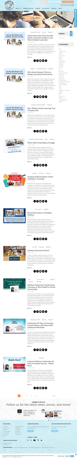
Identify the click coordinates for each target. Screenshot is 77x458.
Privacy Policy (10, 456)
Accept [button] (72, 456)
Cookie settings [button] (61, 456)
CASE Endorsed (6, 444)
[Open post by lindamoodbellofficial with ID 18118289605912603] (49, 414)
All (59, 48)
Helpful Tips (61, 74)
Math (60, 86)
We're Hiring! (44, 1)
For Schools (45, 8)
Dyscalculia (61, 65)
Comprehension (62, 61)
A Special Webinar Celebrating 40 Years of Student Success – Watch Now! (40, 364)
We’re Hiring (18, 432)
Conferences (61, 63)
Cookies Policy (19, 456)
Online (60, 87)
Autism (60, 58)
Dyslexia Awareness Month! (38, 251)
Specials (60, 97)
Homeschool (61, 76)
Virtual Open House (63, 100)
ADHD (60, 54)
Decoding (61, 64)
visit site (30, 430)
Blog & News (17, 431)
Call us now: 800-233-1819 (55, 1)
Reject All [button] (67, 456)
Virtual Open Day (62, 99)
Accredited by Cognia (7, 443)
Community (61, 60)
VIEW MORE (55, 430)
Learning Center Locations (66, 4)
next (54, 396)
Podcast (60, 89)
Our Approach (6, 428)
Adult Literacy (62, 55)
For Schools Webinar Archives (35, 447)
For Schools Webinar (63, 73)
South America (62, 96)
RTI (59, 94)
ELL (59, 68)
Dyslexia (61, 67)
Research (54, 8)
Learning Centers (28, 8)
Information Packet (19, 426)
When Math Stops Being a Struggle (41, 143)
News (60, 8)
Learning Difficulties (63, 84)
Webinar (61, 102)
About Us (18, 8)
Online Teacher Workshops (66, 5)
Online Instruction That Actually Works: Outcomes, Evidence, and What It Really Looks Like (40, 38)
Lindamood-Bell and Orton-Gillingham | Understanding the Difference (29, 412)
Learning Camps (62, 80)
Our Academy (6, 432)
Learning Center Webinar (64, 81)
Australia (61, 57)
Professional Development (64, 90)
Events (60, 70)
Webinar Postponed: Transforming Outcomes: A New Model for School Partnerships (41, 287)
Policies (5, 435)
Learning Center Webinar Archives (20, 447)
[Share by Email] (40, 60)
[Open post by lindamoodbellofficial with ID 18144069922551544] (58, 414)
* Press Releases (62, 51)
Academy (37, 8)
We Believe (5, 426)
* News (60, 50)
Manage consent (18, 434)
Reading (60, 91)
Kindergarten (61, 78)
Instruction (61, 77)
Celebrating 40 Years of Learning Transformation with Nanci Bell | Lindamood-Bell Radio (40, 325)
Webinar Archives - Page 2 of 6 (48, 447)
